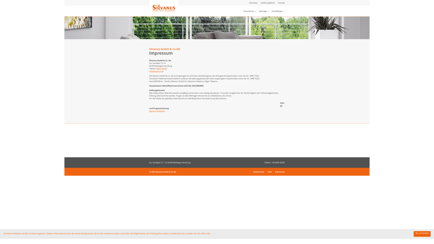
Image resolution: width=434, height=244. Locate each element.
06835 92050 (161, 68)
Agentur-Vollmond (157, 111)
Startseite (253, 3)
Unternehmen (248, 11)
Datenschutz (259, 172)
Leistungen (263, 11)
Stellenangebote (268, 3)
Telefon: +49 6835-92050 (274, 162)
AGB (270, 172)
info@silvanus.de (156, 71)
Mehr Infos (206, 233)
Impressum (280, 172)
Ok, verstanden (422, 233)
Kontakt (281, 3)
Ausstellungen (277, 11)
